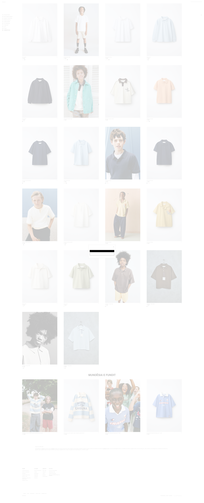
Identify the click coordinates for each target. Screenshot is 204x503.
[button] (102, 251)
